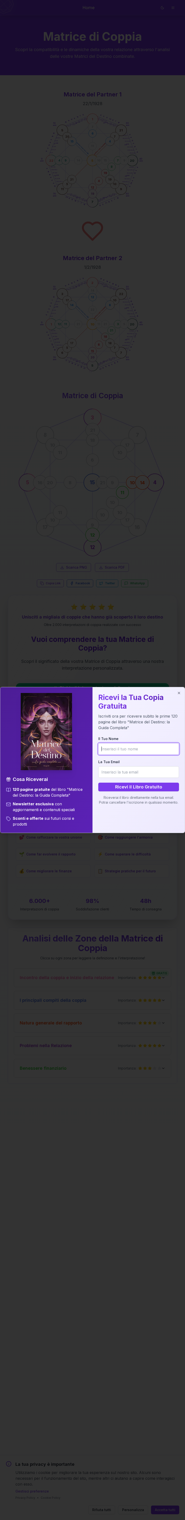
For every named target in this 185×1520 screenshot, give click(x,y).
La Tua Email (109, 762)
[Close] (179, 693)
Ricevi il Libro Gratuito (138, 786)
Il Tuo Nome (108, 739)
